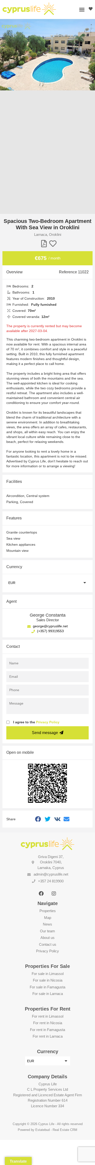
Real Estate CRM (65, 1130)
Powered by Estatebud (34, 1130)
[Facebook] (41, 893)
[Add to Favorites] (53, 244)
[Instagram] (53, 893)
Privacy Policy (47, 722)
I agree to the (36, 722)
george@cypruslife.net (50, 626)
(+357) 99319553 (50, 631)
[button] (81, 9)
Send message (45, 733)
